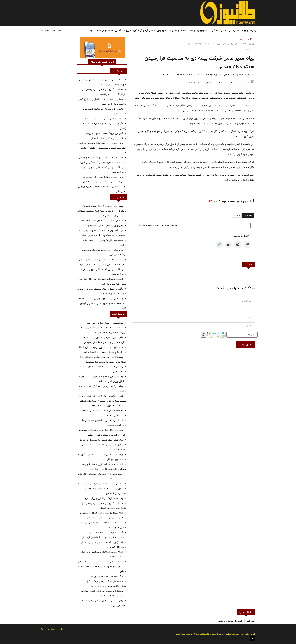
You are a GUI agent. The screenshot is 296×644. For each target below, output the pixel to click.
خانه (250, 39)
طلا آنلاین (250, 621)
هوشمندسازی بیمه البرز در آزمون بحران (104, 323)
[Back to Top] (252, 638)
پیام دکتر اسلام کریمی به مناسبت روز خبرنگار (101, 440)
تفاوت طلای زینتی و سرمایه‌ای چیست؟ (104, 119)
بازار (91, 30)
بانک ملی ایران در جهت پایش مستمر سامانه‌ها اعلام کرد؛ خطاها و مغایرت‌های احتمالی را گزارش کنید (102, 148)
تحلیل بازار (162, 30)
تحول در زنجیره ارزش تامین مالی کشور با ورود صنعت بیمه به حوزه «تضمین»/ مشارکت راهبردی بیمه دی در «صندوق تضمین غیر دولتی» (102, 401)
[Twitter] (228, 244)
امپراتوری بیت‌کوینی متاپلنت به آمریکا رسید (101, 226)
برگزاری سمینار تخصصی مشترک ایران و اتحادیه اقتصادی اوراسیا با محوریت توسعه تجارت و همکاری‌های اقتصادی (102, 488)
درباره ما (60, 629)
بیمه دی (236, 215)
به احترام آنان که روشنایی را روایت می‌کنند (102, 498)
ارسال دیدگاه (246, 344)
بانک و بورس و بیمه (199, 30)
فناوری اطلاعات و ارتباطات (108, 30)
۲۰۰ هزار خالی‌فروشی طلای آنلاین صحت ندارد (101, 221)
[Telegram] (247, 244)
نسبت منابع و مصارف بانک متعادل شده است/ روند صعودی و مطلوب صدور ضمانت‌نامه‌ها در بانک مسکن (102, 566)
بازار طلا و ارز (249, 30)
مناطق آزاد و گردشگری (144, 30)
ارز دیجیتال (234, 30)
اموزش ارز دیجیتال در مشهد (230, 621)
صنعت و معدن (178, 30)
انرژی (128, 30)
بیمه (242, 39)
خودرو (223, 30)
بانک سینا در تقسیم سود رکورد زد (107, 576)
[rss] (42, 629)
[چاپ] (180, 44)
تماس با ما (50, 629)
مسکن (215, 30)
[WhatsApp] (237, 244)
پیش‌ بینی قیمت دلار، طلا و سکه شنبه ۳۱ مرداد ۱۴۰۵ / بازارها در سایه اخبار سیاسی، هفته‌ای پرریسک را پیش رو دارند (101, 211)
